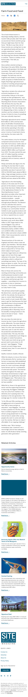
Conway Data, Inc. (5, 685)
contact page (8, 691)
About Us (3, 658)
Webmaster (10, 693)
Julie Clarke (13, 690)
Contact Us (4, 652)
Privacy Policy (5, 661)
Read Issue (4, 590)
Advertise (3, 655)
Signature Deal (6, 614)
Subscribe (6, 670)
